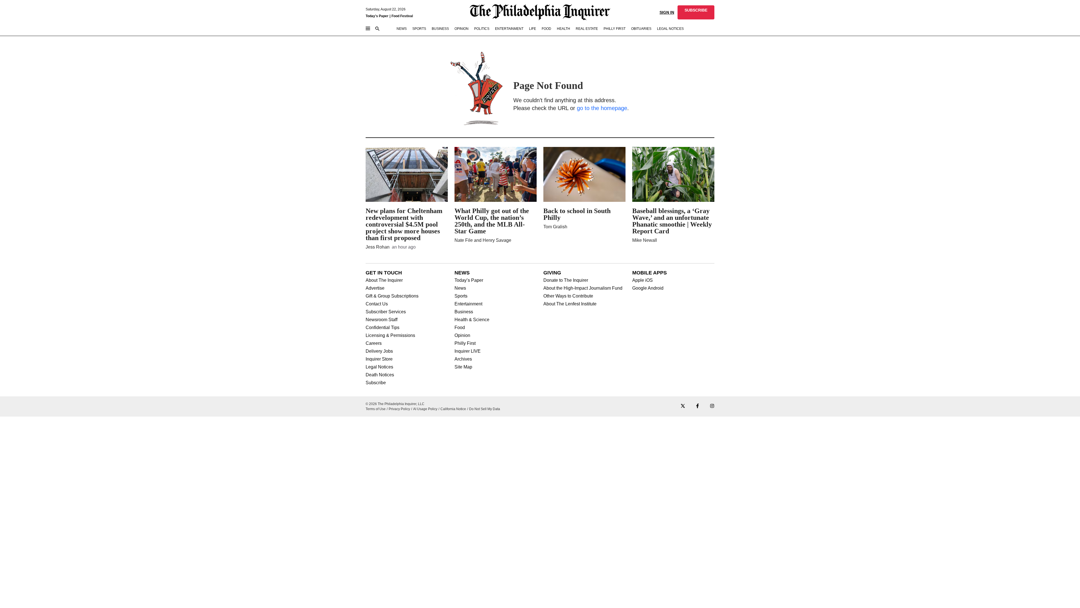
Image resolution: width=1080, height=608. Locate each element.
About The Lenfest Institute (570, 304)
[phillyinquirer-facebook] (697, 406)
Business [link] (440, 29)
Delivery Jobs (379, 351)
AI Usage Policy (425, 409)
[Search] (377, 29)
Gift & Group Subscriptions (392, 296)
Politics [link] (481, 29)
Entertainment (468, 304)
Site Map (463, 367)
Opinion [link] (461, 29)
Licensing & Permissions (390, 335)
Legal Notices (379, 367)
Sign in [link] (667, 12)
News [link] (402, 29)
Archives (463, 359)
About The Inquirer (384, 280)
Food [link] (546, 29)
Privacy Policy (399, 409)
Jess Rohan (378, 247)
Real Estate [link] (587, 29)
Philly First (465, 343)
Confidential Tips (382, 327)
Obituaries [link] (641, 29)
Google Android (647, 288)
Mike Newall (644, 240)
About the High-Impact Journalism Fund (582, 288)
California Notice (453, 409)
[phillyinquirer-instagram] (712, 406)
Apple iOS (642, 280)
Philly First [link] (615, 29)
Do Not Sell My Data (484, 409)
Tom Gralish (555, 226)
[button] (696, 12)
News (460, 288)
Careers (374, 343)
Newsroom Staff (381, 320)
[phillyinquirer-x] (683, 406)
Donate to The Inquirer (565, 280)
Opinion (462, 335)
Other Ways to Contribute (568, 296)
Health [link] (563, 29)
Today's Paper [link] (377, 16)
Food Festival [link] (402, 16)
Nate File (463, 240)
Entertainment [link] (509, 29)
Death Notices (380, 375)
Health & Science (471, 320)
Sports (460, 296)
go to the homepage (602, 108)
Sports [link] (419, 29)
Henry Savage (497, 240)
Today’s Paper (468, 280)
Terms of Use (376, 409)
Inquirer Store (379, 359)
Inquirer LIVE (467, 351)
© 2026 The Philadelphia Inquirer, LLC (395, 404)
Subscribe (376, 383)
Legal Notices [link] (670, 29)
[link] (696, 12)
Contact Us (377, 304)
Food (459, 327)
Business (463, 312)
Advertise (375, 288)
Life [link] (532, 29)
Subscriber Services (386, 312)
